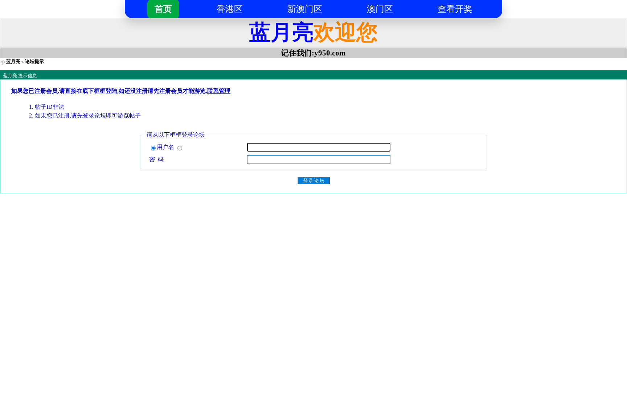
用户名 (166, 147)
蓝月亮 (13, 61)
